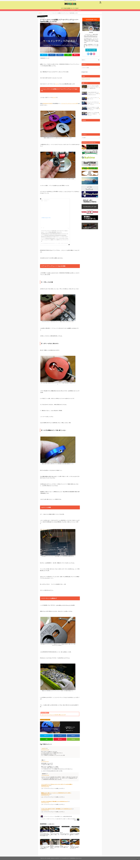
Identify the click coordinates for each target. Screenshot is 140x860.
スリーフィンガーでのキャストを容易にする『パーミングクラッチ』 (93, 103)
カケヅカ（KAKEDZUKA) (71, 858)
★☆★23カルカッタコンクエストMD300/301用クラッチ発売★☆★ (70, 10)
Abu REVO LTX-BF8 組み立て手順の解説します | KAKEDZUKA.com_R (54, 801)
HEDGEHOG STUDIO (47, 103)
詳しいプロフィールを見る (91, 49)
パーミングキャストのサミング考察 (93, 98)
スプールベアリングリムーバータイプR (69, 103)
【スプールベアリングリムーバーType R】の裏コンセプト (53, 714)
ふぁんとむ (44, 748)
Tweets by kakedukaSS (86, 78)
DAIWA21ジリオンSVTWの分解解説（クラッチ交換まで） (93, 114)
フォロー (56, 83)
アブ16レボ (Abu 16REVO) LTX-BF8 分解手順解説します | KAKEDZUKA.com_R (56, 808)
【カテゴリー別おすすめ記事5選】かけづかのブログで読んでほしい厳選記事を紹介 (90, 87)
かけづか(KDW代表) (44, 243)
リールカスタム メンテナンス (45, 719)
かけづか (54, 97)
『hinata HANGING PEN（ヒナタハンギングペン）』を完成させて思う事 (93, 93)
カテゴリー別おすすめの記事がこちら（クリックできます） (70, 8)
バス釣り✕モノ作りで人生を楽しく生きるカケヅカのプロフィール (50, 858)
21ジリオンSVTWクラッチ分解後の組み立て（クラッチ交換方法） (93, 108)
